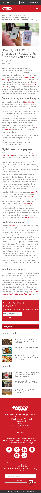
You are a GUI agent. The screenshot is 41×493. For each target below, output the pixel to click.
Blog (22, 15)
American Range (17, 419)
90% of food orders (31, 102)
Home (4, 15)
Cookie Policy (7, 440)
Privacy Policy (11, 438)
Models (5, 2)
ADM (9, 419)
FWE (25, 419)
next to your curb (30, 217)
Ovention (30, 419)
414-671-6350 (12, 491)
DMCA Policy (17, 440)
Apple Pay (34, 192)
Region (23, 2)
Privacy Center (27, 440)
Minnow (20, 423)
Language (33, 2)
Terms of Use (21, 438)
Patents (35, 440)
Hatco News (13, 15)
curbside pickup (15, 226)
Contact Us (30, 438)
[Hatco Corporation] (7, 8)
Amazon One (31, 197)
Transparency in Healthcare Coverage (20, 443)
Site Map (20, 433)
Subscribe (10, 318)
